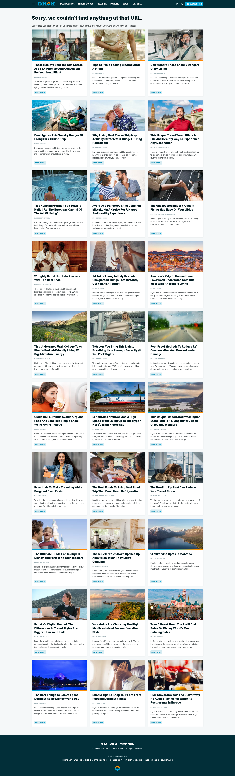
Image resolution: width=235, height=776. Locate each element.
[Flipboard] (177, 4)
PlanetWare (167, 760)
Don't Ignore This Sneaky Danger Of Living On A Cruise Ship (58, 137)
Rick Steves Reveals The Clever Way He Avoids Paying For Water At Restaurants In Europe (175, 698)
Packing (114, 4)
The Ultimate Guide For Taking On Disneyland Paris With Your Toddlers (58, 556)
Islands (138, 760)
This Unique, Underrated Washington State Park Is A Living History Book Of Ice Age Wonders (175, 420)
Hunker (128, 760)
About (104, 744)
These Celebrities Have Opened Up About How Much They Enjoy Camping (116, 557)
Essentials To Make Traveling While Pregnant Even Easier (58, 489)
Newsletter (196, 4)
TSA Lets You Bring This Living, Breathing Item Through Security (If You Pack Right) (116, 350)
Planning (102, 4)
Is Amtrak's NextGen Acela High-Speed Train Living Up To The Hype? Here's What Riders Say (116, 420)
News (125, 4)
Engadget (67, 760)
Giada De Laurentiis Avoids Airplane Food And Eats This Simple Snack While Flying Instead (58, 420)
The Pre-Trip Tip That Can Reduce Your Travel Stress (173, 489)
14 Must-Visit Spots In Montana (171, 554)
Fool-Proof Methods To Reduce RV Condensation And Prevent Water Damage (173, 350)
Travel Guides (85, 4)
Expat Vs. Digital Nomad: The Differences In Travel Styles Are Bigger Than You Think (56, 628)
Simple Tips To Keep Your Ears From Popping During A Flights (116, 697)
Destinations (67, 4)
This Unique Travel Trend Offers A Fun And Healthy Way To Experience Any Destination (174, 139)
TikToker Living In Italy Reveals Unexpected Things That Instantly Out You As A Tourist (115, 280)
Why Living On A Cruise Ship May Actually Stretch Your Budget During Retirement (117, 139)
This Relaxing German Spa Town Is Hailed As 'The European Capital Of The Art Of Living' (58, 209)
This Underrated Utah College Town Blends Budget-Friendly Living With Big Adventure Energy (58, 350)
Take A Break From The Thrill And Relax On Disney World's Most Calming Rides (173, 628)
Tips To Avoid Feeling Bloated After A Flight (116, 67)
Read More (39, 92)
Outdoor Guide (152, 760)
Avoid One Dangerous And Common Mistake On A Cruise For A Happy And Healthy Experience (116, 209)
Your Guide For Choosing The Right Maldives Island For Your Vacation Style (116, 628)
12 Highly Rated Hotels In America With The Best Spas (57, 278)
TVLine (88, 760)
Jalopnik (78, 760)
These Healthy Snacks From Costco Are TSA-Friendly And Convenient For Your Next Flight (58, 68)
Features (137, 4)
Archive (113, 744)
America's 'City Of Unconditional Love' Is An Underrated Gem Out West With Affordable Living (172, 280)
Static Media (104, 748)
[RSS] (182, 4)
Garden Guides (101, 760)
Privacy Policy (127, 744)
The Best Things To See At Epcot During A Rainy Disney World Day (56, 697)
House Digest (116, 760)
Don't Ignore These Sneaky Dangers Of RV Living (174, 67)
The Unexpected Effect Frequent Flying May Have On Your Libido (172, 207)
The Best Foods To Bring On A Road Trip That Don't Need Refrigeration (116, 489)
